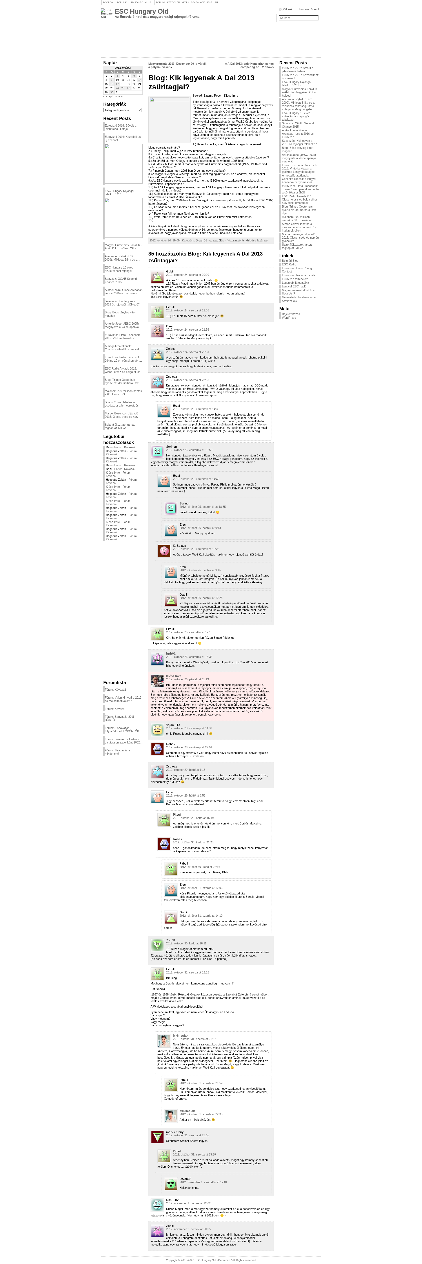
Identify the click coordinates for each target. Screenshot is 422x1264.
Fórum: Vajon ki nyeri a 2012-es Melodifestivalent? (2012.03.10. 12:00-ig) (123, 699)
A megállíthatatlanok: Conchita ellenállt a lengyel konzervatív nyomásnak (122, 347)
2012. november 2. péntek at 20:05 (188, 1229)
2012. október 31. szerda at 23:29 (194, 1154)
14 (139, 80)
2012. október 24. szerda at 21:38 (187, 310)
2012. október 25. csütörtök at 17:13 (189, 632)
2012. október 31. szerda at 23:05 (187, 1135)
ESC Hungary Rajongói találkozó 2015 (119, 192)
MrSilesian (181, 1035)
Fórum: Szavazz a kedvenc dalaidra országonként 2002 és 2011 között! (122, 741)
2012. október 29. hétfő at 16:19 (193, 818)
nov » (118, 96)
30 (111, 92)
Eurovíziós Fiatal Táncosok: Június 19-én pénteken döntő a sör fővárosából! (123, 359)
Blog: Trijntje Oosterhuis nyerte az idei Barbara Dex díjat (122, 381)
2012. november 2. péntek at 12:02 (188, 1203)
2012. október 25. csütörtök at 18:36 (189, 657)
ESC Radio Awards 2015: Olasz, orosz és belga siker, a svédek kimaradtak (122, 370)
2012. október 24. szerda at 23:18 (187, 380)
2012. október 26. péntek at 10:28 (201, 598)
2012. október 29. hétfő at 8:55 (185, 795)
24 (117, 88)
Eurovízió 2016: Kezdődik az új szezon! (123, 138)
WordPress (289, 317)
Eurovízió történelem (295, 279)
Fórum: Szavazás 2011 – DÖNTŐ (121, 718)
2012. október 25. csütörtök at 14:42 (196, 479)
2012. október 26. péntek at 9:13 (200, 528)
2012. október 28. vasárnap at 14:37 (189, 728)
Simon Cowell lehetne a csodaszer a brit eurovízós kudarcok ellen (122, 404)
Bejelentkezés (291, 314)
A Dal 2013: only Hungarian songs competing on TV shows (250, 65)
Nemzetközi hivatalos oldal (299, 297)
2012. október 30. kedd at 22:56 (200, 866)
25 (122, 88)
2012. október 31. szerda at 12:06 (201, 888)
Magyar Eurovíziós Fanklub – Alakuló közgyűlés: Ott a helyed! (123, 246)
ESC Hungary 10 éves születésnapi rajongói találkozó (119, 269)
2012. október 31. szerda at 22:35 (201, 1114)
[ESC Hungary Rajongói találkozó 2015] (124, 218)
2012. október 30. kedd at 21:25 (193, 842)
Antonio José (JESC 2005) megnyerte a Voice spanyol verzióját (122, 325)
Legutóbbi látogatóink (295, 282)
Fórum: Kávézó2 (124, 447)
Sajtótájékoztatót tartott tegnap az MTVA (120, 426)
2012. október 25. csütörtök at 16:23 (196, 549)
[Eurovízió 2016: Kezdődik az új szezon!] (124, 164)
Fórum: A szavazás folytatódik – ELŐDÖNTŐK (122, 729)
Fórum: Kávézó (114, 708)
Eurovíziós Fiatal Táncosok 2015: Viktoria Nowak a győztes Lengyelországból (122, 336)
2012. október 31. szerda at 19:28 (187, 972)
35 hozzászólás (214, 240)
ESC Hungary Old (141, 11)
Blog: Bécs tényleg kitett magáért (120, 314)
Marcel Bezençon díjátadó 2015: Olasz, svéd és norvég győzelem (123, 415)
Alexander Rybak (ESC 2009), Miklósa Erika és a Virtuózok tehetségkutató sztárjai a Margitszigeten (121, 258)
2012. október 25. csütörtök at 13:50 (189, 450)
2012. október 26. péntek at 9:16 (200, 570)
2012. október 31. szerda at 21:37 (194, 1039)
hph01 (171, 653)
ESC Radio (289, 264)
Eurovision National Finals (298, 275)
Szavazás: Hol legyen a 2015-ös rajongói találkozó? (122, 303)
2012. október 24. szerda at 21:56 (187, 329)
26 (128, 88)
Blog (199, 240)
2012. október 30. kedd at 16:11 (186, 943)
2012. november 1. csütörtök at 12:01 (203, 1182)
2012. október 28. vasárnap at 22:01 (189, 747)
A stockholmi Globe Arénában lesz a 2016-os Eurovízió (123, 291)
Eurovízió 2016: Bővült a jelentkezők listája (120, 127)
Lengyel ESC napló (294, 286)
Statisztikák (289, 301)
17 (117, 84)
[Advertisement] (123, 610)
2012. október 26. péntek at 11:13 (187, 679)
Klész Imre (113, 472)
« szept (108, 96)
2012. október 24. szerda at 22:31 (187, 352)
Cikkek (287, 9)
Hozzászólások (309, 9)
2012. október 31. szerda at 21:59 (201, 1083)
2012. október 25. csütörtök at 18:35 (203, 506)
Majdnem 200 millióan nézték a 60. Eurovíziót (123, 392)
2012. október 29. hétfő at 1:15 (185, 769)
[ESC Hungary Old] (211, 39)
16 (111, 84)
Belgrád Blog (290, 260)
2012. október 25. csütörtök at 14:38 (196, 409)
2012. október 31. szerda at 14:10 (201, 915)
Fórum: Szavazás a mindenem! (117, 752)
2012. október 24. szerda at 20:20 (187, 274)
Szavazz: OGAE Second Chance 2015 (121, 280)
